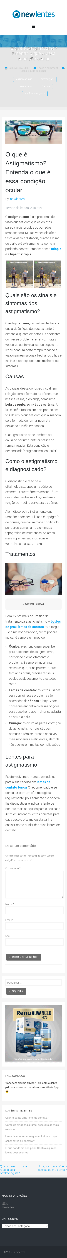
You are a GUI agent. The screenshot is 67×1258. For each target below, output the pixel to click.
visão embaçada (35, 93)
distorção (47, 79)
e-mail (23, 1087)
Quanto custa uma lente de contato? (27, 1117)
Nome (9, 904)
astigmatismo (24, 79)
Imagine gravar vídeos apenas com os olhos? (52, 1168)
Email (9, 920)
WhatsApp (52, 1087)
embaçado (26, 86)
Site (7, 935)
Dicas (24, 70)
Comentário (13, 868)
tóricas (45, 86)
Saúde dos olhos (37, 70)
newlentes (17, 199)
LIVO (5, 1202)
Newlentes (8, 1207)
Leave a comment (48, 68)
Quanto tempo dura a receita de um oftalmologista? (13, 1170)
